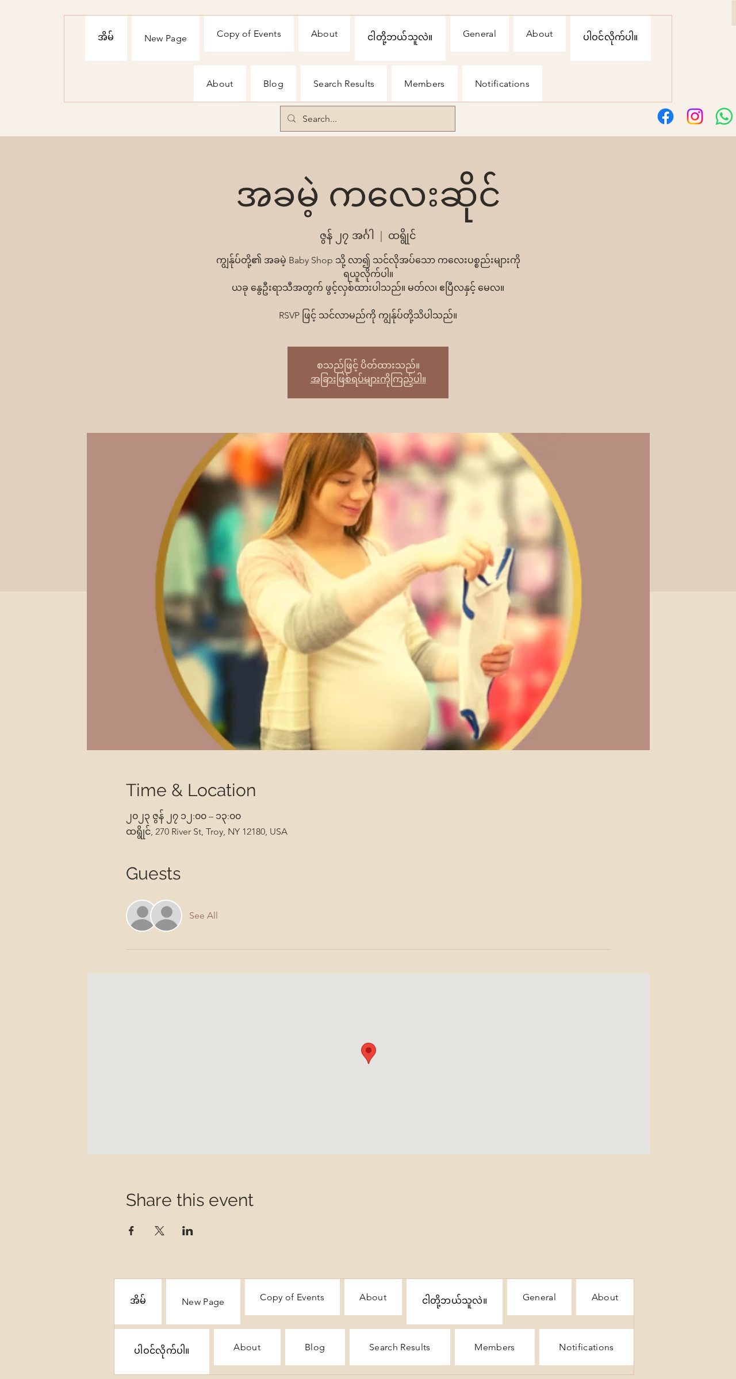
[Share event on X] (159, 1230)
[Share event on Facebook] (131, 1230)
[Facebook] (665, 116)
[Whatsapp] (724, 116)
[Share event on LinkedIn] (187, 1230)
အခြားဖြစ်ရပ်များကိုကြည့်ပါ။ (368, 379)
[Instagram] (695, 116)
